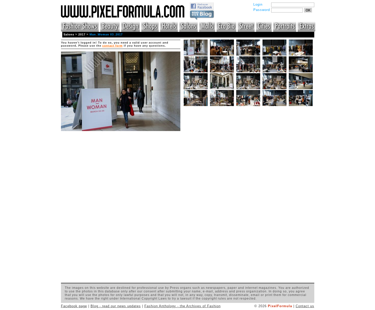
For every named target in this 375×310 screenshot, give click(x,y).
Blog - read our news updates (116, 306)
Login (257, 4)
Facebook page (74, 306)
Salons (69, 34)
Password (261, 10)
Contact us (305, 306)
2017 (81, 34)
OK (308, 10)
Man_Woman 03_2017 (106, 34)
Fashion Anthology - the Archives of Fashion (182, 306)
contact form (112, 45)
